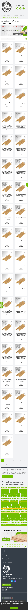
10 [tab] (19, 544)
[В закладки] (11, 44)
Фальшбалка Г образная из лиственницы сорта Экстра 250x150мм (7, 403)
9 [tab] (17, 544)
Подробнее (6, 539)
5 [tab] (10, 544)
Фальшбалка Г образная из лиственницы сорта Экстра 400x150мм (7, 218)
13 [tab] (7, 546)
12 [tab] (22, 544)
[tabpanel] (14, 538)
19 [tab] (17, 546)
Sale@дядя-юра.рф (21, 4)
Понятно (14, 608)
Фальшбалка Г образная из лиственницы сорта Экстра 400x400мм (7, 172)
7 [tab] (14, 544)
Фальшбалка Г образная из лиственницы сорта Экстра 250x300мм (21, 357)
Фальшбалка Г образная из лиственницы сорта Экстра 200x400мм (7, 450)
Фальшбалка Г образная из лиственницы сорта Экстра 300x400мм (7, 265)
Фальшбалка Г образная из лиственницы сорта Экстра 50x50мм (7, 56)
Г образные (22, 15)
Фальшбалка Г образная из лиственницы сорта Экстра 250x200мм (21, 380)
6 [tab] (12, 544)
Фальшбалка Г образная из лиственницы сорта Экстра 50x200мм (21, 103)
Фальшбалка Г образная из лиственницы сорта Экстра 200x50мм (7, 427)
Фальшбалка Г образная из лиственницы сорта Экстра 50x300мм (21, 80)
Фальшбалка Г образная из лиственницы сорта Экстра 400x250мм (7, 195)
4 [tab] (9, 544)
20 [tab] (19, 546)
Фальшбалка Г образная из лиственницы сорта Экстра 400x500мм (21, 149)
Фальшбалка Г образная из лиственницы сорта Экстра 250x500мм (21, 334)
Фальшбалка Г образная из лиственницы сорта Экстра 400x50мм (7, 149)
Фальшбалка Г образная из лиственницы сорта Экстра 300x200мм (21, 288)
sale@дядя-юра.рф (6, 576)
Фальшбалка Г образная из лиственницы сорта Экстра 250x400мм (7, 357)
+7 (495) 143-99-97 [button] (7, 574)
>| (6, 464)
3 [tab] (7, 544)
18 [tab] (15, 546)
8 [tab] (15, 544)
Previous (2, 546)
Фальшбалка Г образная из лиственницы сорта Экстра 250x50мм (7, 334)
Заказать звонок (7, 477)
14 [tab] (9, 546)
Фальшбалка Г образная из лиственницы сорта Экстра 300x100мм (21, 311)
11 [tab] (20, 544)
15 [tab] (10, 546)
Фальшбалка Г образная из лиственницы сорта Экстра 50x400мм (7, 80)
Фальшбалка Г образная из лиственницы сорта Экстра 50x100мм (21, 126)
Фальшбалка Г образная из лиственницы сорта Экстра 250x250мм (7, 380)
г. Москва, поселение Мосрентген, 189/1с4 (12, 578)
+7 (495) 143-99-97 (11, 472)
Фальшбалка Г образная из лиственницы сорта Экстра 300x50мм (7, 241)
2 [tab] (5, 544)
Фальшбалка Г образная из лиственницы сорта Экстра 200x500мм (21, 427)
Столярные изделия (7, 15)
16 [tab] (12, 546)
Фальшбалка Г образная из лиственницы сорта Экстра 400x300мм (21, 172)
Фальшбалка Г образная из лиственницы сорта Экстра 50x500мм (21, 56)
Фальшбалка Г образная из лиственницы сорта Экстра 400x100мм (21, 218)
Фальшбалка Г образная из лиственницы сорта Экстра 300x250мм (7, 288)
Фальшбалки (15, 15)
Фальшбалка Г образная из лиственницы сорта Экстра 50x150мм (7, 126)
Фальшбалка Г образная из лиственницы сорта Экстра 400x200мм (21, 195)
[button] (20, 5)
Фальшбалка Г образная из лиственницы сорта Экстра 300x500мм (21, 241)
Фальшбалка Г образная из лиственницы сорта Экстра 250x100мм (21, 403)
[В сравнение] (11, 47)
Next (25, 546)
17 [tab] (14, 546)
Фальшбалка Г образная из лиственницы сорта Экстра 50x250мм (7, 103)
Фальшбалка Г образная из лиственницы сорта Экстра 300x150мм (7, 311)
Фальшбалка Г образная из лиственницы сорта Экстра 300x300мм (21, 265)
